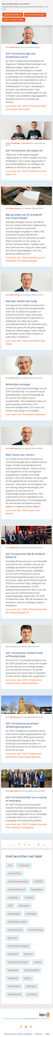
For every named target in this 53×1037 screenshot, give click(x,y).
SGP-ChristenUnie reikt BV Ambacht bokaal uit (25, 556)
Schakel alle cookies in (13, 15)
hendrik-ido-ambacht (18, 946)
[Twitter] (26, 1027)
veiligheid (13, 978)
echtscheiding (36, 930)
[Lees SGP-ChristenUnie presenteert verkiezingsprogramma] (26, 703)
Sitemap (38, 1034)
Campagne (23, 865)
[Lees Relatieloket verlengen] (26, 364)
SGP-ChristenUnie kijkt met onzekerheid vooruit (20, 55)
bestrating (31, 914)
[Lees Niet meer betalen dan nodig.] (26, 281)
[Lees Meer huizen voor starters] (26, 435)
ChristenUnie (14, 873)
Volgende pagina (43, 845)
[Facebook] (21, 1027)
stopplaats (13, 970)
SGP (10, 905)
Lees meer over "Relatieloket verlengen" (26, 414)
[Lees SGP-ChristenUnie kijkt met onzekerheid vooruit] (26, 35)
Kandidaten (37, 889)
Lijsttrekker (13, 897)
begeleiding (14, 914)
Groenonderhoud (16, 889)
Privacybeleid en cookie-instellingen (18, 1034)
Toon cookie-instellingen (35, 15)
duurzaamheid (15, 930)
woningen (31, 986)
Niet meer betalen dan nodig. (21, 301)
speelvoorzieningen (18, 962)
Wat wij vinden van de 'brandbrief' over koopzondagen (24, 217)
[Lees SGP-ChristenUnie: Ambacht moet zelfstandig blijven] (26, 633)
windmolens (14, 986)
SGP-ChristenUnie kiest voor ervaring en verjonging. (26, 799)
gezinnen (12, 938)
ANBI (47, 1034)
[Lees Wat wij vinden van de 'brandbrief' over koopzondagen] (26, 194)
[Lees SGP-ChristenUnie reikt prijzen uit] (26, 129)
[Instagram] (31, 1027)
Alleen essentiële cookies (14, 20)
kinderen (28, 954)
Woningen (24, 905)
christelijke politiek (17, 922)
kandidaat (13, 954)
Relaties (29, 897)
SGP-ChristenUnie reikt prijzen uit (24, 150)
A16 (10, 865)
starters (37, 962)
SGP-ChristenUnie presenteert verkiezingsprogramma (22, 725)
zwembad (32, 994)
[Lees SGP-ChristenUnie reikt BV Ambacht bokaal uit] (26, 534)
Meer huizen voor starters (20, 455)
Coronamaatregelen (18, 881)
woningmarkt (14, 994)
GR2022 (38, 881)
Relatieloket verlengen (18, 384)
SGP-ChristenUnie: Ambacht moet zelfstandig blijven (24, 655)
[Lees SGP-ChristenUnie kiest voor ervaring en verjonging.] (26, 777)
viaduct (27, 978)
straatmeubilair (31, 970)
